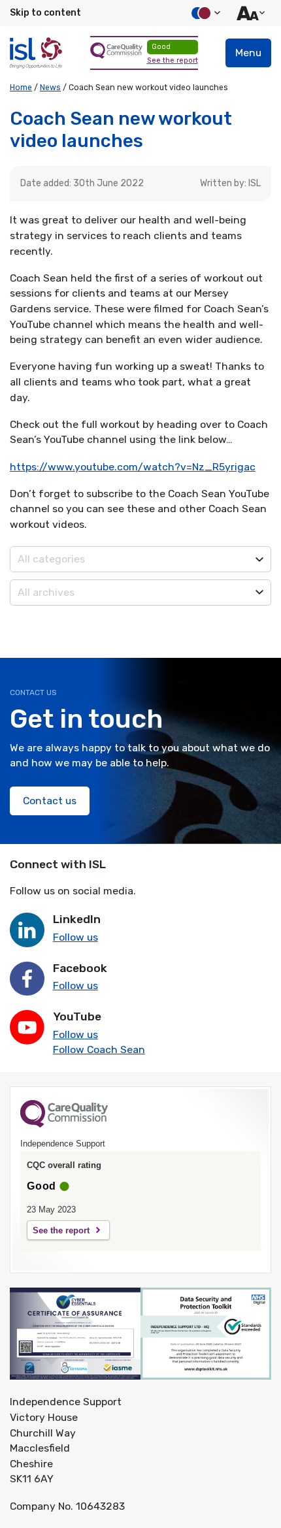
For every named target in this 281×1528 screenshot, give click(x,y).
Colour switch (204, 13)
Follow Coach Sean (99, 1049)
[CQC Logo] (64, 1124)
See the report (172, 60)
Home (21, 87)
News (50, 87)
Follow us (75, 937)
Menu (248, 52)
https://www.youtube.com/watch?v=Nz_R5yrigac (133, 467)
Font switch (249, 13)
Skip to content (45, 12)
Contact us (49, 800)
